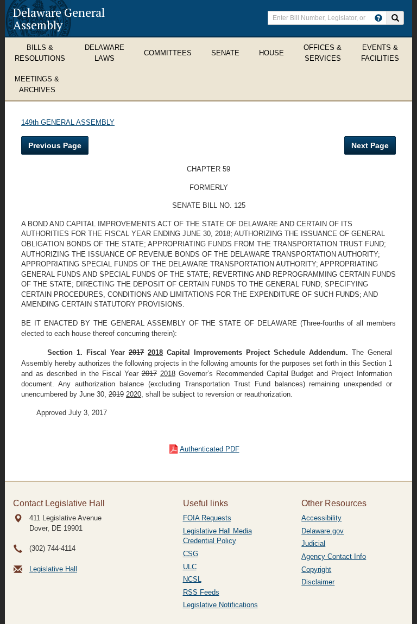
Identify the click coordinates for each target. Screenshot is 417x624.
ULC (190, 567)
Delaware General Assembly (59, 18)
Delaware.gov (322, 531)
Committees (168, 53)
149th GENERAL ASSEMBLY (68, 122)
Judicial (313, 543)
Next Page (370, 145)
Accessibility (321, 518)
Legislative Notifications (220, 605)
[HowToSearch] (378, 18)
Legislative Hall (53, 569)
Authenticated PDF (209, 449)
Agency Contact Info (333, 556)
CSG (190, 554)
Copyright (316, 569)
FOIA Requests (207, 518)
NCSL (192, 579)
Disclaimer (317, 582)
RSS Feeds (201, 592)
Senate (225, 53)
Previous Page (54, 145)
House (271, 53)
